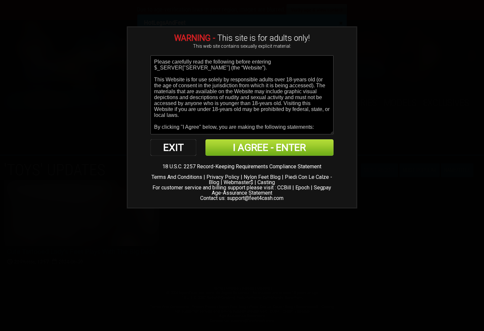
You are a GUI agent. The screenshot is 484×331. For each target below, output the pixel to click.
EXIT (173, 147)
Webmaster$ (238, 182)
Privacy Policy (222, 177)
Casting (266, 182)
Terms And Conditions (176, 177)
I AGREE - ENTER (269, 147)
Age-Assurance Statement (242, 193)
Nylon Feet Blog (262, 177)
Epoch (302, 187)
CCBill (284, 187)
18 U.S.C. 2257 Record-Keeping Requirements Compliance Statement (241, 166)
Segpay (322, 187)
